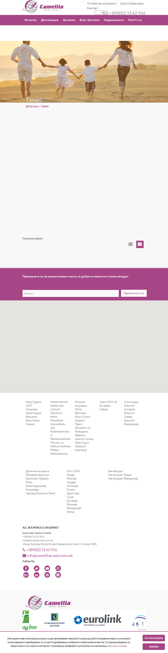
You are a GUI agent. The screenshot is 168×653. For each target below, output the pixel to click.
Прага (78, 424)
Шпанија (72, 504)
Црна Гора (73, 493)
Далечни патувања (37, 471)
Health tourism (59, 402)
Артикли (69, 20)
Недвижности (114, 20)
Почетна (30, 20)
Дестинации (49, 20)
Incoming (59, 30)
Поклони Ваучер (36, 30)
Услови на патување (101, 3)
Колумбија (32, 489)
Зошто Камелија (131, 3)
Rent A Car (135, 20)
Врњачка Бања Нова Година (33, 420)
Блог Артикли (90, 20)
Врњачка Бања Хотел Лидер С (82, 417)
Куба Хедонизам (36, 485)
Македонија (74, 508)
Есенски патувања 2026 (81, 405)
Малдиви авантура (37, 474)
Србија (104, 409)
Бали (29, 482)
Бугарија (105, 405)
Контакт (92, 8)
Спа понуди (131, 402)
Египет (71, 489)
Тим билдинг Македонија (123, 478)
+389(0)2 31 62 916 (127, 13)
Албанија (72, 485)
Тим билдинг (115, 471)
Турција (71, 482)
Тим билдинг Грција (119, 474)
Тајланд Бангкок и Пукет (41, 493)
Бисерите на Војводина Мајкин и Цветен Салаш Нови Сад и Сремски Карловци (84, 439)
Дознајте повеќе (117, 646)
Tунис (70, 497)
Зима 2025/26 (108, 402)
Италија (71, 478)
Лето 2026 (32, 106)
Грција (70, 474)
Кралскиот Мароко (37, 478)
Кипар (70, 511)
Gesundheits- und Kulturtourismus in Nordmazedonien (60, 431)
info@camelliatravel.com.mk (50, 555)
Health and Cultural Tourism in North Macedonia (56, 413)
